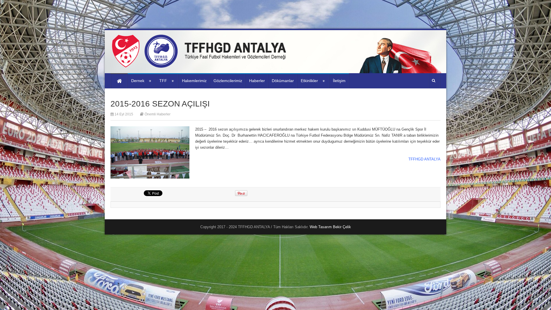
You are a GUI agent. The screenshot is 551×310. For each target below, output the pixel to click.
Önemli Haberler (157, 114)
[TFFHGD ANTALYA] (200, 64)
